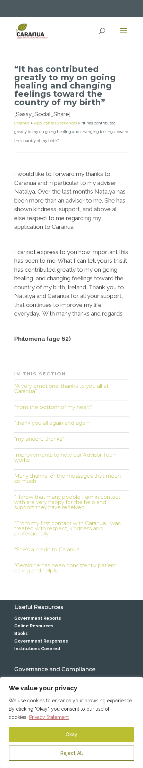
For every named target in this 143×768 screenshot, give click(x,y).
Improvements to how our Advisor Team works (66, 457)
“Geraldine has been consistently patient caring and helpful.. (65, 568)
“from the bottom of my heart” (53, 407)
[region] (71, 722)
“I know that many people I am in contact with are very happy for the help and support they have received (67, 502)
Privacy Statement (49, 717)
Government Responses (41, 641)
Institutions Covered (37, 648)
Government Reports (37, 618)
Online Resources (33, 626)
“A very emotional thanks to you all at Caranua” (61, 388)
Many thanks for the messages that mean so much (67, 478)
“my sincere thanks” (39, 438)
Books (21, 633)
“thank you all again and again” (52, 423)
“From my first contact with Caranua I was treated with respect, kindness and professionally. (67, 528)
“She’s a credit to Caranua (46, 549)
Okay (71, 734)
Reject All (71, 753)
